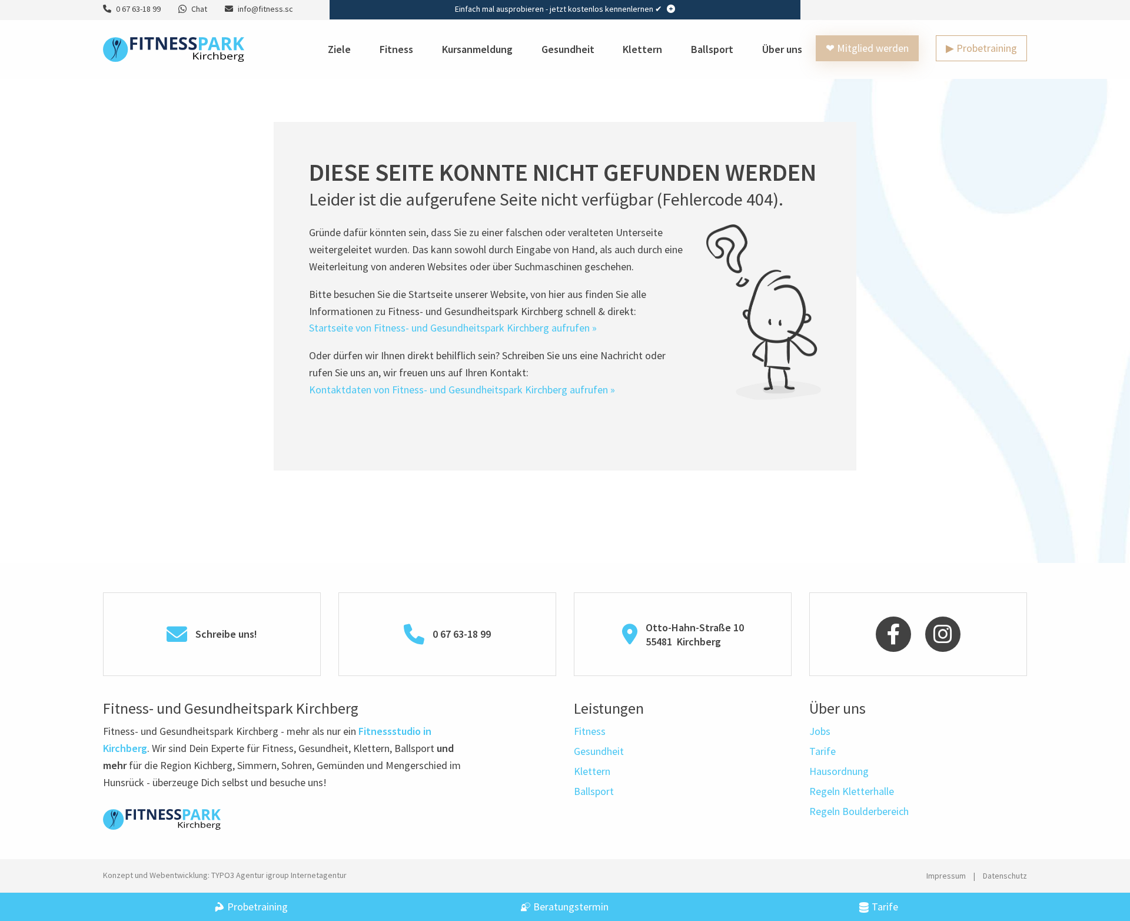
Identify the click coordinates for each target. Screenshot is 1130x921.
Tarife (822, 751)
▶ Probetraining (981, 48)
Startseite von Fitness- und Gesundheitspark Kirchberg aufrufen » (453, 327)
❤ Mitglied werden (867, 48)
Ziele (339, 49)
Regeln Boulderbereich (859, 811)
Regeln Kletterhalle (851, 791)
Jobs (819, 731)
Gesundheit (567, 49)
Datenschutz (1005, 875)
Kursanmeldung (477, 49)
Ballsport (712, 49)
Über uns (782, 49)
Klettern (642, 49)
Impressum (946, 875)
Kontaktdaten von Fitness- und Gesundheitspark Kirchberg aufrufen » (462, 389)
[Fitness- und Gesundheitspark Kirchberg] (173, 48)
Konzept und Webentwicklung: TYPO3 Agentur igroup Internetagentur (225, 875)
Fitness (396, 49)
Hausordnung (839, 771)
